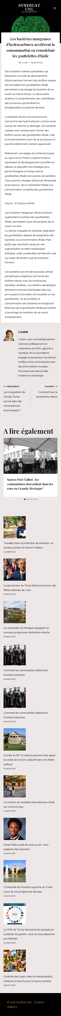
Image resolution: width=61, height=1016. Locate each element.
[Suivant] (52, 467)
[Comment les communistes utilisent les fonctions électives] (30, 654)
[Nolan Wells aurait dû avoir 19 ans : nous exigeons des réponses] (30, 829)
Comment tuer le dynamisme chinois (46, 391)
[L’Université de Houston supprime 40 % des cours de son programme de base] (30, 871)
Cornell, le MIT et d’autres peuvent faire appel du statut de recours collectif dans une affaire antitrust (29, 760)
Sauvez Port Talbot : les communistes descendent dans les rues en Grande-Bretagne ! (30, 483)
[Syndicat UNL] (30, 8)
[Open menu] (54, 8)
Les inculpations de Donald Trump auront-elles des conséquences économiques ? (14, 398)
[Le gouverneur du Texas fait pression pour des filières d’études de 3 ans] (30, 569)
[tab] (24, 499)
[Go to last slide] (8, 467)
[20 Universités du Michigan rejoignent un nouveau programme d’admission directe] (30, 612)
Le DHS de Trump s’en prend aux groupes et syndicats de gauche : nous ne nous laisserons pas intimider (29, 934)
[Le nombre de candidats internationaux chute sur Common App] (30, 786)
